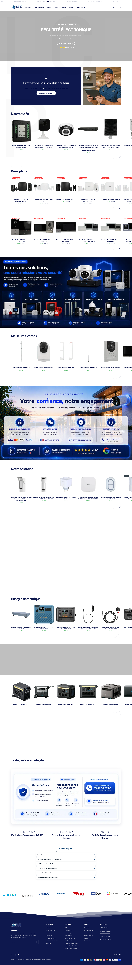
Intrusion (49, 7)
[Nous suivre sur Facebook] (12, 955)
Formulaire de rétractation (71, 948)
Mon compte (49, 927)
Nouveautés (49, 935)
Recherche (48, 943)
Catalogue (27, 7)
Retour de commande (51, 938)
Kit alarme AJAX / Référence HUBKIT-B (65, 199)
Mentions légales (69, 932)
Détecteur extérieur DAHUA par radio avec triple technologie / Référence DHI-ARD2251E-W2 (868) (21, 498)
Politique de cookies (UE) (71, 945)
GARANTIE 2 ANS (117, 1)
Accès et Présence (60, 7)
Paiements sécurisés (70, 938)
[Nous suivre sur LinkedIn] (19, 955)
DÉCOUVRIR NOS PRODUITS (66, 43)
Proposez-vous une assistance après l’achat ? (48, 877)
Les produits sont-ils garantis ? (44, 872)
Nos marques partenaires (52, 940)
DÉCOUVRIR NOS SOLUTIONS (46, 93)
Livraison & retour (69, 935)
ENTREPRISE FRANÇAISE (20, 1)
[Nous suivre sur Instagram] (15, 955)
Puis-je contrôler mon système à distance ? (47, 868)
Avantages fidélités (50, 932)
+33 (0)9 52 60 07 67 (105, 936)
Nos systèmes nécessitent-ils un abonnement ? (48, 854)
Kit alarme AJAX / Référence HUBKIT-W (110, 199)
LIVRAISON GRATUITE (71, 1)
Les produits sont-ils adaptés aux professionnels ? (49, 859)
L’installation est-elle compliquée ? (45, 863)
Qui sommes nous (69, 930)
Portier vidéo (80, 7)
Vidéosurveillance (38, 7)
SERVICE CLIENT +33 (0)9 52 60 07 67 (46, 1)
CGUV (66, 927)
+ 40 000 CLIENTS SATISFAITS (95, 1)
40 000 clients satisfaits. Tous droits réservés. (41, 959)
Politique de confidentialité (71, 943)
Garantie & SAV (68, 940)
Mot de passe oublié (50, 930)
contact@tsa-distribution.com (108, 939)
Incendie (71, 7)
